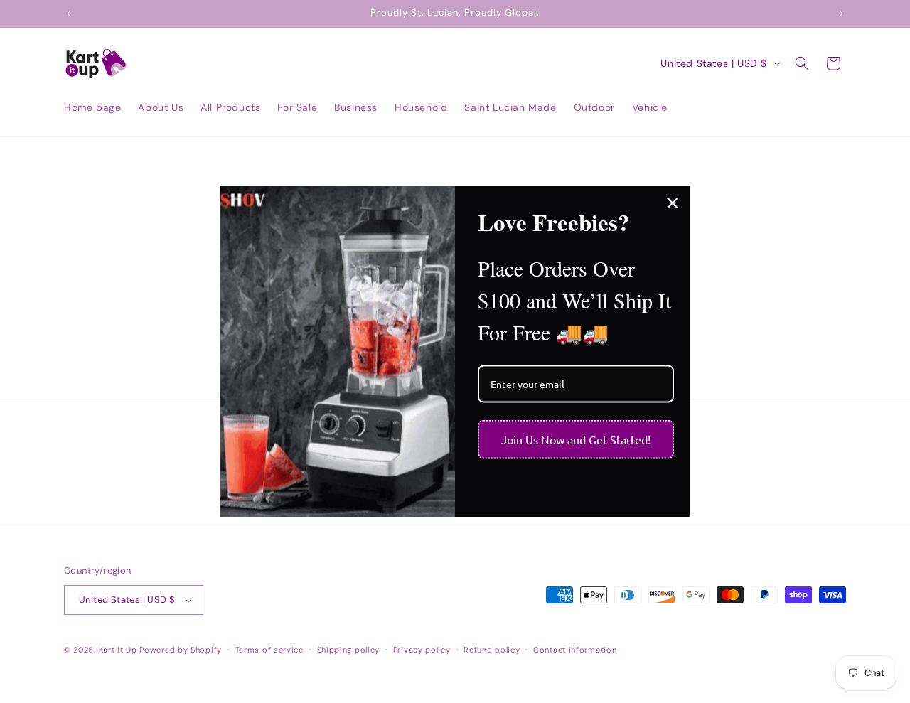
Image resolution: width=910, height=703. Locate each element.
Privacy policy (422, 650)
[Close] (672, 203)
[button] (802, 63)
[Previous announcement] (69, 13)
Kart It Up (119, 650)
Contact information (574, 650)
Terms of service (269, 650)
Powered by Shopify (180, 650)
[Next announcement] (841, 13)
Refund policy (492, 650)
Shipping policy (348, 650)
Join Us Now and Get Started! (576, 439)
